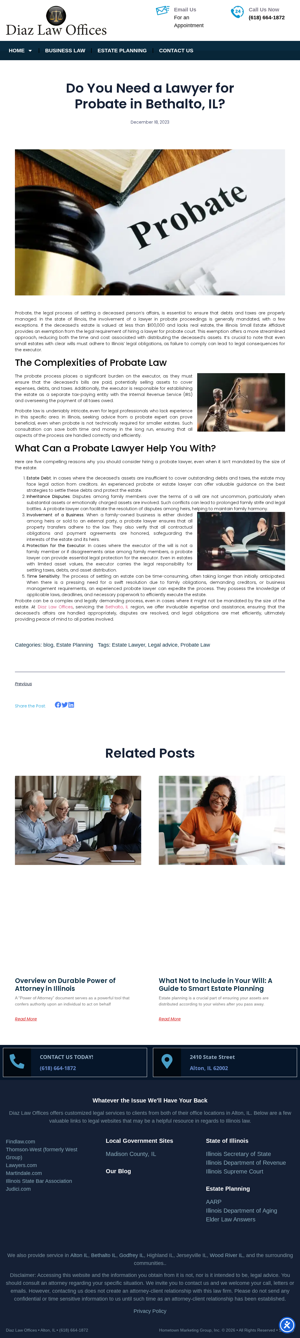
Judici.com (18, 1189)
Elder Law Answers (230, 1219)
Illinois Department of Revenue (246, 1162)
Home (17, 50)
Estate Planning (122, 50)
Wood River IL (226, 1255)
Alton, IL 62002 (209, 1068)
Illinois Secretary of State (238, 1154)
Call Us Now (264, 10)
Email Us (185, 10)
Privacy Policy (150, 1311)
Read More (26, 1019)
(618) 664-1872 (267, 17)
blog (48, 645)
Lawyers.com (21, 1165)
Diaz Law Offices (55, 607)
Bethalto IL (103, 1255)
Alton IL (79, 1255)
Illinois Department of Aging (241, 1210)
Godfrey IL (131, 1255)
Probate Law (195, 645)
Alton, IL (47, 1330)
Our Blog (118, 1171)
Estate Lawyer (128, 645)
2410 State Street (212, 1056)
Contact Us (176, 50)
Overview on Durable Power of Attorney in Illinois (65, 984)
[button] (58, 705)
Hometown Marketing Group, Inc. (190, 1330)
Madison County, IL (131, 1154)
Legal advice (163, 645)
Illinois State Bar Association (39, 1181)
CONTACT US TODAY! (66, 1056)
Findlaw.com (20, 1142)
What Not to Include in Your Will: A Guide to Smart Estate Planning (215, 984)
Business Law (65, 50)
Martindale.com (24, 1173)
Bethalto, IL (116, 607)
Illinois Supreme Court (234, 1171)
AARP (213, 1202)
